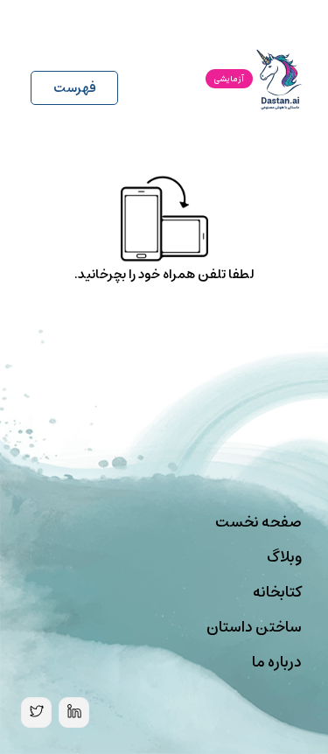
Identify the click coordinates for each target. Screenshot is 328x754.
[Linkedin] (74, 712)
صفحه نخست (258, 522)
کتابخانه (277, 592)
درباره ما (277, 662)
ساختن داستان (254, 627)
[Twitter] (36, 712)
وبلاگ (284, 557)
